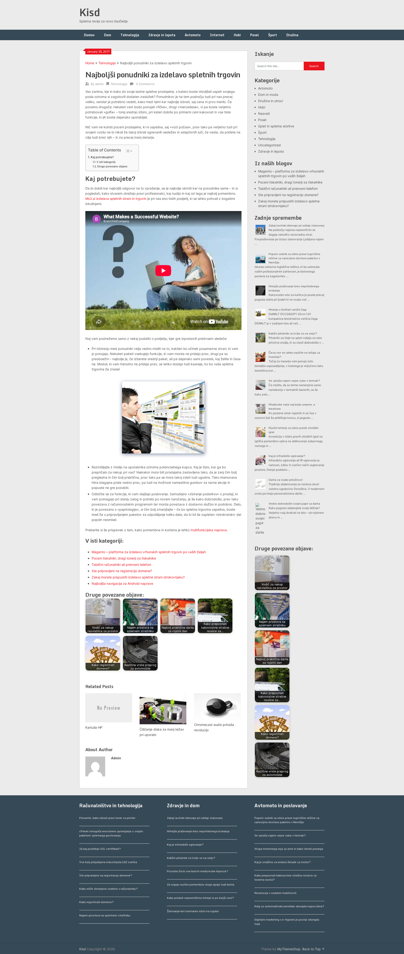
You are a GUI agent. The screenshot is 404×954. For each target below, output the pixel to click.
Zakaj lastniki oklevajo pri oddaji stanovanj (296, 225)
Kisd (89, 12)
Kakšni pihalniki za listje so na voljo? (293, 333)
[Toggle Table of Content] (128, 151)
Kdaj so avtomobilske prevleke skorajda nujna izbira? (289, 906)
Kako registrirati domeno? (96, 902)
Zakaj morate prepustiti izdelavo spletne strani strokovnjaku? (138, 577)
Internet (217, 35)
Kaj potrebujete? (102, 157)
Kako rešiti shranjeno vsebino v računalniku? (108, 888)
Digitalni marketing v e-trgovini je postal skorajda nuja (286, 921)
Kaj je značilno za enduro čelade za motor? (282, 862)
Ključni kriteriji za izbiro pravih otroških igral (293, 430)
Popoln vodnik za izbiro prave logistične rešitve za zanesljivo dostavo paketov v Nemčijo (294, 258)
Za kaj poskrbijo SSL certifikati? (100, 848)
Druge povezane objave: (112, 166)
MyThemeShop (288, 949)
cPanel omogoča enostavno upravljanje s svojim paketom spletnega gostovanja (111, 833)
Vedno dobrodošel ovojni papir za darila (294, 503)
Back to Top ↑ (313, 949)
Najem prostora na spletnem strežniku (104, 915)
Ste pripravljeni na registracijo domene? (122, 571)
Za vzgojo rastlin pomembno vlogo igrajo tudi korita (200, 884)
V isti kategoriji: (106, 162)
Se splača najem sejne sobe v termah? (294, 380)
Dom (107, 35)
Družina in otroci (270, 101)
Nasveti (264, 113)
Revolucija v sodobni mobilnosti (275, 893)
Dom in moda (268, 95)
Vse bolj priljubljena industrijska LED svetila (108, 862)
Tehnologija (129, 35)
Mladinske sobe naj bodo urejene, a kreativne (292, 406)
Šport (272, 35)
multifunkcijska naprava (209, 530)
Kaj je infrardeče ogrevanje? (287, 456)
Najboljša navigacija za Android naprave (122, 583)
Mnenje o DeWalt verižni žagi (288, 309)
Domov (89, 35)
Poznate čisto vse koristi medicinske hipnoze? (197, 871)
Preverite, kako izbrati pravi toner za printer (107, 818)
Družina (292, 35)
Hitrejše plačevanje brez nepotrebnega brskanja (294, 288)
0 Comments (145, 84)
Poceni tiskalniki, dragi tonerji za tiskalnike (124, 558)
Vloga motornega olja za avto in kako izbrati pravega (288, 848)
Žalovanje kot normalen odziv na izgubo (193, 911)
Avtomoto (193, 35)
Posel (254, 35)
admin (99, 84)
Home (89, 63)
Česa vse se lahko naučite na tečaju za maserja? (294, 354)
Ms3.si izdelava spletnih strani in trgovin (115, 199)
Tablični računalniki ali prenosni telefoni (121, 565)
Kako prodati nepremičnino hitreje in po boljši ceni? (200, 898)
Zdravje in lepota (161, 35)
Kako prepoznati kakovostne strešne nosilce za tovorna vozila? (285, 877)
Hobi (237, 35)
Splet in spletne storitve (276, 126)
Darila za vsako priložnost (286, 479)
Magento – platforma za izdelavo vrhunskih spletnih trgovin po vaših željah (149, 552)
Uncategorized (269, 145)
